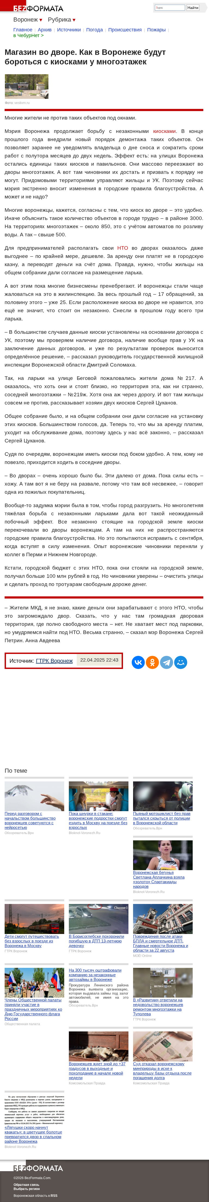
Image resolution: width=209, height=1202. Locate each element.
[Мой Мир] (180, 662)
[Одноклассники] (152, 662)
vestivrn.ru (22, 103)
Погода (94, 29)
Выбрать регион (27, 1189)
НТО (122, 248)
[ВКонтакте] (138, 662)
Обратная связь (26, 1185)
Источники (69, 29)
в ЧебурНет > (28, 35)
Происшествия (125, 29)
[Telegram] (166, 662)
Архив (45, 29)
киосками (164, 131)
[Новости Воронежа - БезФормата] (32, 7)
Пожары (156, 29)
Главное (22, 29)
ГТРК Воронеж (54, 661)
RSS (54, 1196)
